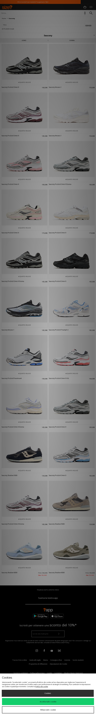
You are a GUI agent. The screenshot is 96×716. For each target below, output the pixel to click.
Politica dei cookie (41, 686)
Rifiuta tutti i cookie (48, 710)
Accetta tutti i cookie (48, 701)
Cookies (47, 693)
